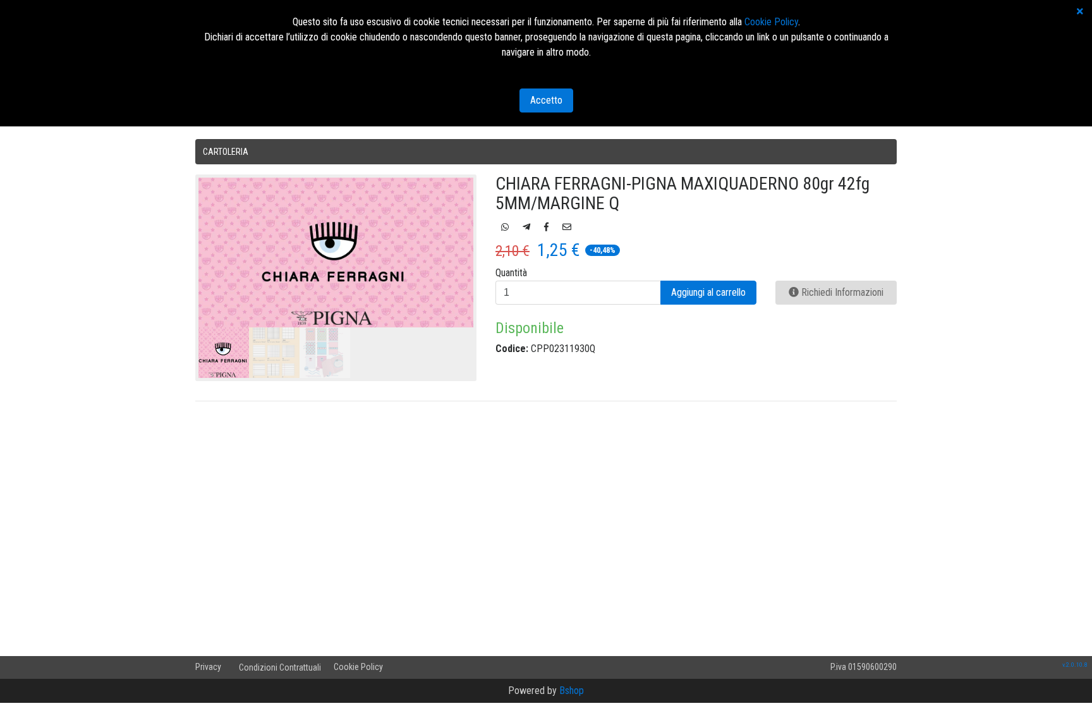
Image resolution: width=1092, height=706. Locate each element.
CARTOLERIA (225, 152)
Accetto (546, 100)
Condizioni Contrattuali (280, 667)
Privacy (208, 667)
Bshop (571, 691)
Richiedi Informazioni (841, 292)
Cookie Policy (358, 667)
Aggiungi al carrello (708, 292)
